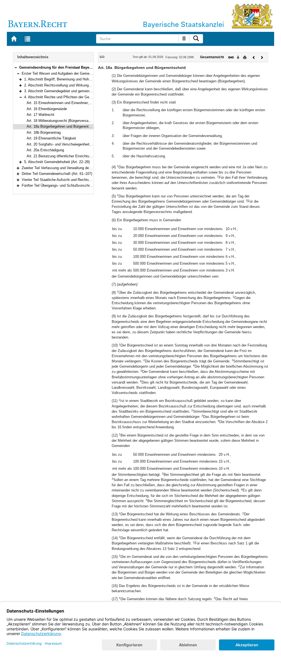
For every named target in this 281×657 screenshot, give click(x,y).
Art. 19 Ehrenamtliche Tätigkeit (51, 138)
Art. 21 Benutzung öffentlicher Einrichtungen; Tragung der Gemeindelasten (86, 156)
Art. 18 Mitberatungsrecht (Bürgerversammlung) (64, 121)
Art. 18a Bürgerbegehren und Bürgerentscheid (63, 126)
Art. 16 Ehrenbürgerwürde (47, 109)
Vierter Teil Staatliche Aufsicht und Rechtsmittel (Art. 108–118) (71, 180)
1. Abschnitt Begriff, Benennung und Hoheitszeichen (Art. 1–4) (73, 79)
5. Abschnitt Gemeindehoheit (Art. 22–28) (57, 162)
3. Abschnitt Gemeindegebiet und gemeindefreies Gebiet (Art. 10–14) (78, 91)
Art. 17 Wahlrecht (40, 115)
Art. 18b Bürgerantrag (44, 132)
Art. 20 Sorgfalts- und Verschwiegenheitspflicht (64, 144)
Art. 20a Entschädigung (45, 150)
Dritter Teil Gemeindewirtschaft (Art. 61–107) (57, 174)
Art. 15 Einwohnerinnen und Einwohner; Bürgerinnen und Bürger (77, 103)
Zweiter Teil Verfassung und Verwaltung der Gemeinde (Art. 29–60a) (75, 168)
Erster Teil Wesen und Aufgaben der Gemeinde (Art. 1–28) (68, 73)
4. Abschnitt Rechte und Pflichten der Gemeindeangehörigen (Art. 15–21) (82, 97)
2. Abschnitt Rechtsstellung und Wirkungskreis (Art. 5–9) (69, 85)
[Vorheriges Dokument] (253, 57)
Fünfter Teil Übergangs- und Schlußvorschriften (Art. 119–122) (71, 185)
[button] (15, 67)
